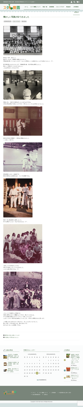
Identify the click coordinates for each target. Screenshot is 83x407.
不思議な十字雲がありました (11, 337)
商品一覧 (45, 6)
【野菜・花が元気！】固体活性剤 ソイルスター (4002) (13, 370)
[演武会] (41, 121)
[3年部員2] (41, 40)
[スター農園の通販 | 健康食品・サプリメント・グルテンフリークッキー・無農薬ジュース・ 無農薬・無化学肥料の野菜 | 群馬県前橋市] (11, 7)
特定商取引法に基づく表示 (65, 392)
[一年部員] (41, 243)
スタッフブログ (60, 6)
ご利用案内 (76, 6)
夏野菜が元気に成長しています (12, 335)
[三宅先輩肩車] (41, 291)
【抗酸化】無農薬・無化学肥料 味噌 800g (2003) (13, 364)
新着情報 (51, 6)
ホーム (26, 6)
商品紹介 (68, 6)
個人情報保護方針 (36, 394)
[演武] (41, 85)
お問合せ (76, 12)
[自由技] (41, 157)
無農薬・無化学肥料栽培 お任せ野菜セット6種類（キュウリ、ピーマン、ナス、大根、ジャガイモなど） (75, 359)
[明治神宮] (41, 197)
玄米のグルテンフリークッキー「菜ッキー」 (75, 377)
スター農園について (35, 6)
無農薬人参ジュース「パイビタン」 (75, 369)
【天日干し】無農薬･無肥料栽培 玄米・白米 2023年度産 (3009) (13, 357)
